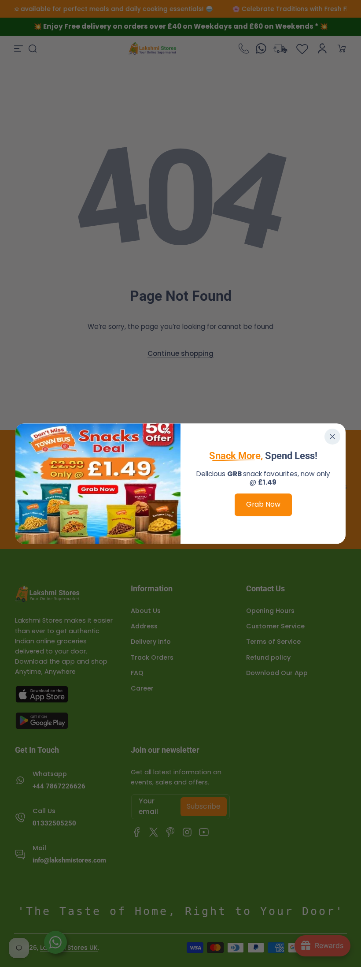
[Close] (332, 436)
